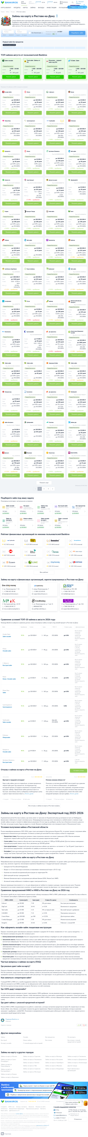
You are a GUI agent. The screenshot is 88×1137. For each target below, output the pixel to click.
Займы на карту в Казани (9, 1074)
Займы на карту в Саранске (31, 1068)
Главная (2, 11)
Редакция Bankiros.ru (12, 1019)
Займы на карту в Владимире (54, 1068)
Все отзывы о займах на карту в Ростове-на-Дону (44, 805)
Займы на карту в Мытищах (32, 1072)
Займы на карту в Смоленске (77, 1056)
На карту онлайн (6, 1043)
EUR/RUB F (50, 2)
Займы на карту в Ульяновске (32, 1059)
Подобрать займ (77, 33)
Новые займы (27, 1040)
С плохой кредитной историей (32, 1043)
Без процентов (50, 1037)
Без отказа (48, 1040)
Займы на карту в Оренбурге (54, 1062)
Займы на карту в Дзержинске (77, 1059)
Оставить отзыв (78, 770)
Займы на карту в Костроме (54, 1059)
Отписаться (78, 1119)
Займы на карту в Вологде (53, 1056)
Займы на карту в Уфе (30, 1065)
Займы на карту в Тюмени (31, 1062)
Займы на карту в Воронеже (10, 1077)
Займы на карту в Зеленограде (77, 1062)
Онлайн (25, 1037)
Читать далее (29, 793)
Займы (7, 11)
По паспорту (72, 1037)
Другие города (72, 1065)
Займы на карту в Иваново (53, 1065)
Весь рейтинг (44, 572)
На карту (13, 11)
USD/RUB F (38, 2)
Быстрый (4, 1040)
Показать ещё (44, 482)
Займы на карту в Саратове (31, 1056)
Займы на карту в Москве (9, 1056)
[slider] (3, 33)
